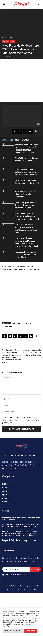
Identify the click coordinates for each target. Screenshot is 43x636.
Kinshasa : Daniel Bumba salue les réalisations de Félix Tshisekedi (25, 254)
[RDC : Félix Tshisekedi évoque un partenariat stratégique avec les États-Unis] (8, 227)
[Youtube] (35, 589)
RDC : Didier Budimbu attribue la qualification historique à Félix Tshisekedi (27, 216)
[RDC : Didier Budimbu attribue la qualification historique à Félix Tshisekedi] (8, 216)
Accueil (4, 37)
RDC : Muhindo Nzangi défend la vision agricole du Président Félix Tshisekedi (27, 172)
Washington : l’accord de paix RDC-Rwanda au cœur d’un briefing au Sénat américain (20, 525)
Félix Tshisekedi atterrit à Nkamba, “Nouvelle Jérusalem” (25, 194)
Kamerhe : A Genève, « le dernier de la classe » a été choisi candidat (31, 352)
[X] (19, 131)
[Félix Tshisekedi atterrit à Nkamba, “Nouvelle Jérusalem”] (8, 194)
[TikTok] (19, 589)
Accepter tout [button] (30, 631)
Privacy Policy (23, 574)
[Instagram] (13, 589)
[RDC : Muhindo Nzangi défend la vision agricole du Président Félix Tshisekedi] (8, 172)
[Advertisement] (21, 21)
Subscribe (35, 569)
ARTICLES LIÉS (7, 140)
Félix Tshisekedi (17, 323)
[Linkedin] (31, 336)
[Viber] (30, 131)
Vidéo (12, 41)
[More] (35, 131)
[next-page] (39, 139)
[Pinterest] (25, 336)
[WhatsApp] (25, 131)
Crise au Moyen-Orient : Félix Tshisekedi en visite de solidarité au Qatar (27, 205)
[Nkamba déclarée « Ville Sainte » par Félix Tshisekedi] (8, 183)
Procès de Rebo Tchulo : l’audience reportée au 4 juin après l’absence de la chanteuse (20, 541)
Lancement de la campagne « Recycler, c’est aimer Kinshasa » (21, 519)
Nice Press (27, 323)
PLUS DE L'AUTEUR (22, 140)
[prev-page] (36, 139)
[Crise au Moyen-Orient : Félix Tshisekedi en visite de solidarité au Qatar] (8, 205)
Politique (12, 37)
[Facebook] (14, 131)
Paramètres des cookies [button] (12, 631)
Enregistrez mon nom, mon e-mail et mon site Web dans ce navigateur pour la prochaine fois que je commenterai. (21, 420)
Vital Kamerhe (7, 326)
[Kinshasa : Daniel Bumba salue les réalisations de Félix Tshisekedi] (8, 255)
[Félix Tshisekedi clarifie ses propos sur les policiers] (8, 161)
